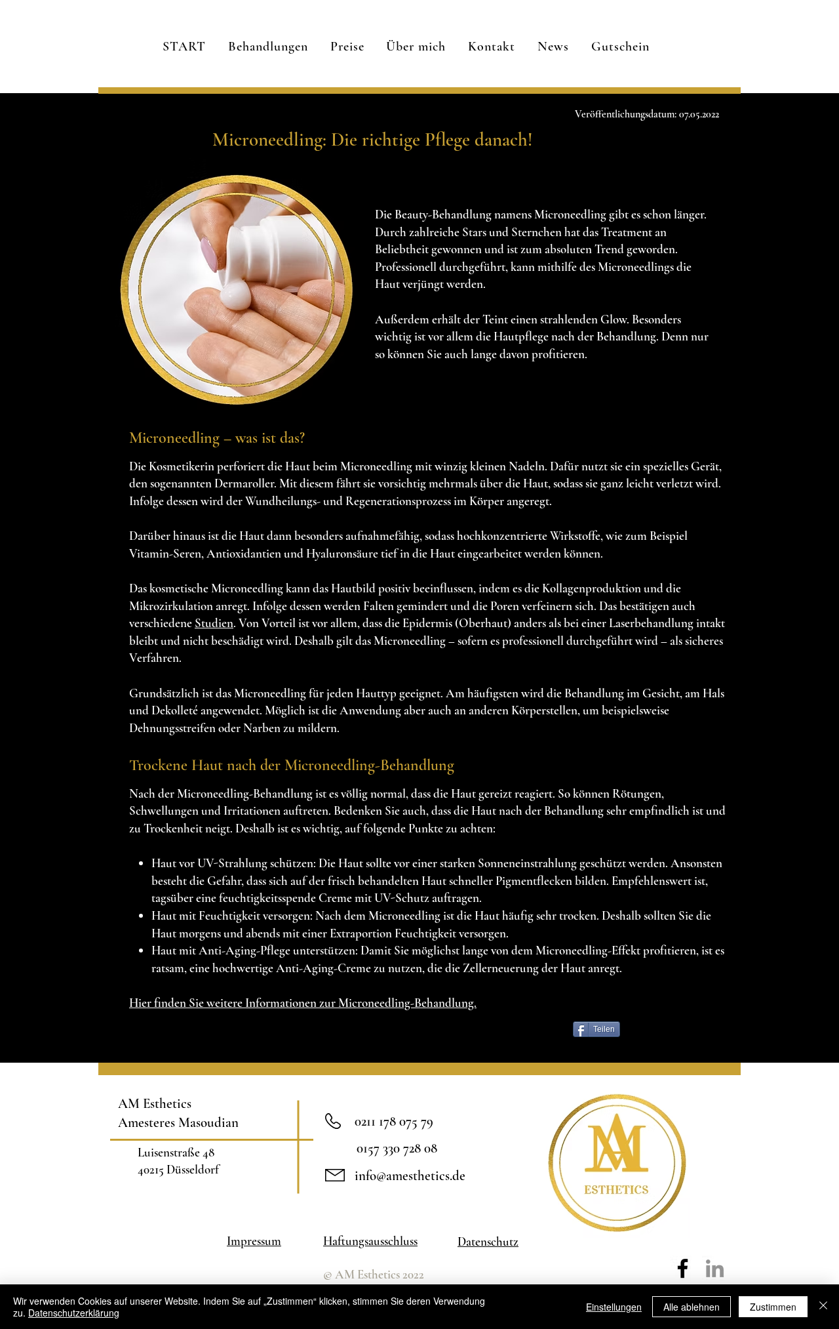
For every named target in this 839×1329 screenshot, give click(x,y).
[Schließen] (823, 1307)
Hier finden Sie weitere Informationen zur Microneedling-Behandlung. (303, 1002)
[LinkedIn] (715, 1268)
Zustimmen (773, 1306)
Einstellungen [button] (614, 1306)
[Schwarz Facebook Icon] (682, 1268)
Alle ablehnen (691, 1306)
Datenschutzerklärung (73, 1312)
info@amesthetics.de (410, 1176)
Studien (214, 622)
